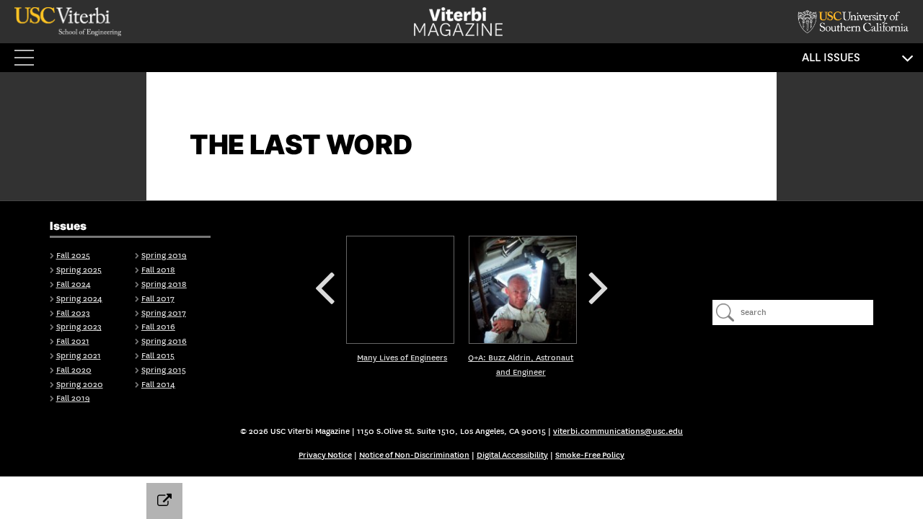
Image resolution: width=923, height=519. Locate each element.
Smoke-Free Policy (589, 455)
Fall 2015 (158, 355)
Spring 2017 (163, 313)
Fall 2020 (74, 370)
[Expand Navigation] (28, 57)
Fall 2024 (73, 284)
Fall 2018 (158, 270)
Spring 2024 (79, 298)
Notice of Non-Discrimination (414, 455)
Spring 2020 (79, 384)
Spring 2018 (164, 284)
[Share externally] (164, 501)
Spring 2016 (164, 341)
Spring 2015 (163, 370)
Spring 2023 (79, 326)
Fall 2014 (158, 384)
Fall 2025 (73, 255)
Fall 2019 (73, 398)
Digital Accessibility (512, 455)
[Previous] (400, 290)
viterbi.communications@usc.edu (618, 431)
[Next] (523, 290)
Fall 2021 (72, 341)
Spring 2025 (79, 270)
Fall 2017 (158, 298)
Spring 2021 (78, 355)
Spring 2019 (164, 255)
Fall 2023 (73, 313)
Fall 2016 (158, 326)
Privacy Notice (325, 455)
